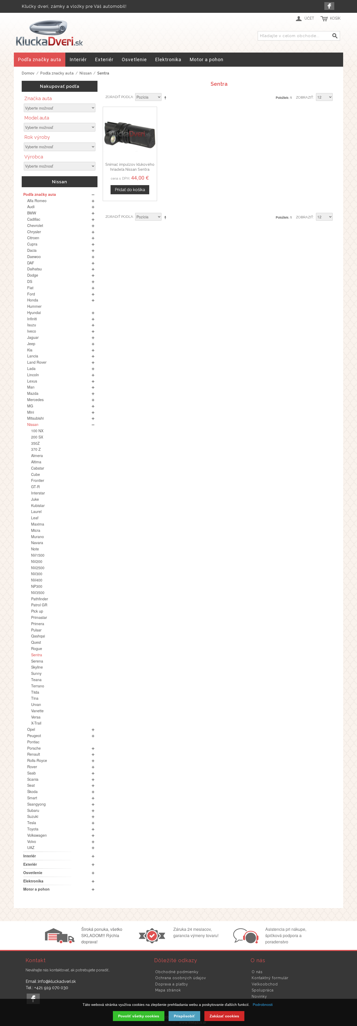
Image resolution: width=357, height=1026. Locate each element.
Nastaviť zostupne (166, 97)
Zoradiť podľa (119, 97)
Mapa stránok (168, 990)
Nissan (85, 73)
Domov (28, 73)
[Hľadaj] (335, 36)
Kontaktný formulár (270, 978)
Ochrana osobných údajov (180, 978)
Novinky (259, 996)
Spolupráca (263, 990)
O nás (257, 972)
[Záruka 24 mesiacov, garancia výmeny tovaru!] (153, 941)
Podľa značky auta (57, 73)
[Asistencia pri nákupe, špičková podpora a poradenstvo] (245, 941)
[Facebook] (329, 6)
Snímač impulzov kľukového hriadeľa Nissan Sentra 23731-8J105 (129, 169)
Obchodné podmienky (177, 972)
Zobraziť (304, 97)
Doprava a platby (171, 984)
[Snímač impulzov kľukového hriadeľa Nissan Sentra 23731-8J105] (130, 134)
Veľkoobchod (265, 984)
